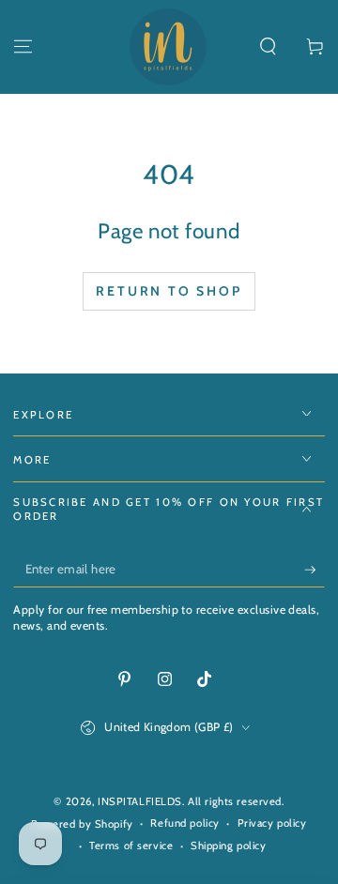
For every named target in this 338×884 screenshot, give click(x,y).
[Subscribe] (314, 569)
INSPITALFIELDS (140, 801)
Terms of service (131, 845)
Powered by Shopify (81, 824)
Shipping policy (229, 845)
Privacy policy (272, 823)
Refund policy (184, 823)
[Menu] (23, 47)
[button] (268, 47)
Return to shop (168, 290)
